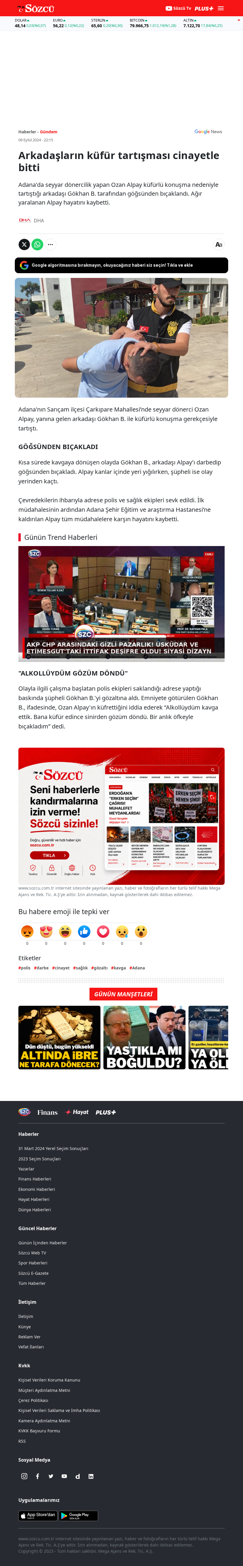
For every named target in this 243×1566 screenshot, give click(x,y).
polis (26, 968)
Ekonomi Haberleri (36, 1189)
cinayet (62, 968)
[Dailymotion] (78, 1476)
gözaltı (101, 968)
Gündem (48, 132)
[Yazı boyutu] (219, 244)
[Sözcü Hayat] (77, 1112)
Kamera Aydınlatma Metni (44, 1421)
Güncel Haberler (37, 1228)
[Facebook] (38, 1476)
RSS (22, 1441)
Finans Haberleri (34, 1179)
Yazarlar (26, 1169)
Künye (24, 1326)
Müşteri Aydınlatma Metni (44, 1390)
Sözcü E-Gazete (33, 1273)
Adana (138, 968)
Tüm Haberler (32, 1283)
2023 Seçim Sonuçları (39, 1159)
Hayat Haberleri (33, 1199)
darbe (43, 968)
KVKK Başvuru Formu (39, 1431)
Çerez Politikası (33, 1400)
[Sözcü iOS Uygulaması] (37, 1515)
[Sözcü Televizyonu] (24, 1112)
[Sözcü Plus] (106, 1112)
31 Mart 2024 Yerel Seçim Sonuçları (53, 1148)
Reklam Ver (29, 1337)
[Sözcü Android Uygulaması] (78, 1515)
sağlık (82, 968)
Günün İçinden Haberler (42, 1243)
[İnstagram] (24, 1476)
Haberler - (28, 132)
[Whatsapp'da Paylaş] (37, 244)
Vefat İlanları (31, 1347)
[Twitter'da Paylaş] (24, 244)
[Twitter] (51, 1476)
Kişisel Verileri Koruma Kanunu (49, 1380)
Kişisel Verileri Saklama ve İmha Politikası (59, 1410)
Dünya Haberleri (34, 1209)
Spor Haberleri (32, 1263)
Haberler (28, 1134)
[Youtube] (64, 1476)
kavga (120, 968)
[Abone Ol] (208, 131)
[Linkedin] (91, 1476)
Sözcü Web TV (32, 1253)
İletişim (25, 1316)
